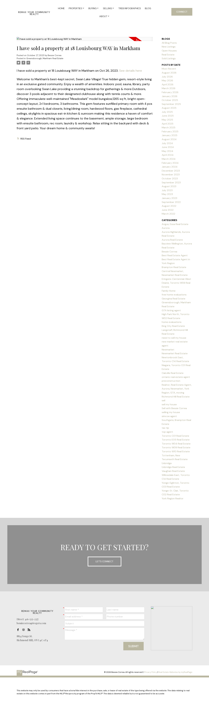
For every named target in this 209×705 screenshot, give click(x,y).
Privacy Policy (150, 672)
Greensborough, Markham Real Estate (44, 58)
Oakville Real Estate (172, 373)
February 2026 (170, 92)
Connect (181, 11)
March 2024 (168, 159)
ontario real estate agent (176, 377)
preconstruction (171, 380)
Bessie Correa (169, 251)
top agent (167, 431)
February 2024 (170, 162)
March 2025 (168, 127)
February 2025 (170, 131)
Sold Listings (169, 58)
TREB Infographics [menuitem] (129, 8)
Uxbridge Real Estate (173, 467)
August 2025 (169, 108)
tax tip (165, 427)
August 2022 (169, 206)
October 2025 (170, 100)
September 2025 (171, 104)
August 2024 (169, 139)
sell (163, 400)
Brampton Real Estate (174, 267)
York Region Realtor (172, 498)
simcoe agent (169, 416)
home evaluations (171, 322)
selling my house (171, 412)
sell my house (169, 404)
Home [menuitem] (61, 8)
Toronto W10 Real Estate (176, 451)
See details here (130, 71)
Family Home (168, 290)
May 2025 (167, 119)
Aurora (166, 228)
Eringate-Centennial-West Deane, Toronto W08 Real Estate (176, 282)
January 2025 (169, 135)
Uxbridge (167, 463)
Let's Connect (104, 561)
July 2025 (167, 111)
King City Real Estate (173, 326)
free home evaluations (174, 294)
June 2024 (168, 147)
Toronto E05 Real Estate (176, 439)
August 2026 (169, 72)
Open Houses (169, 50)
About (103, 16)
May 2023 (167, 194)
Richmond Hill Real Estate (176, 396)
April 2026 (167, 84)
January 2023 (169, 198)
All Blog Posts (169, 42)
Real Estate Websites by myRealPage (175, 672)
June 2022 (168, 210)
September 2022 (171, 202)
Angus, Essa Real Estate (175, 224)
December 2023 (171, 170)
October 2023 (170, 178)
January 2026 (169, 96)
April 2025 (167, 123)
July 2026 (167, 76)
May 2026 (167, 80)
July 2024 (167, 143)
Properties (75, 8)
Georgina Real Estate (173, 298)
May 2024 (167, 151)
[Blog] (30, 630)
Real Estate (168, 54)
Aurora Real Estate (172, 239)
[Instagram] (24, 630)
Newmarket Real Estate (175, 353)
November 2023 (171, 174)
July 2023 (167, 190)
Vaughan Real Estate (173, 471)
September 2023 (171, 182)
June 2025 (168, 115)
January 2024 (169, 166)
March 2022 (168, 213)
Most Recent (169, 68)
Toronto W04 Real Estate (176, 443)
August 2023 (169, 186)
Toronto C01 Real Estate (175, 435)
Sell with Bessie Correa (174, 408)
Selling (107, 8)
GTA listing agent (171, 310)
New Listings (168, 46)
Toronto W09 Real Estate (176, 447)
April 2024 (168, 155)
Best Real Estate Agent (175, 255)
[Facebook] (19, 630)
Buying (92, 8)
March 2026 (168, 88)
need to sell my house (174, 337)
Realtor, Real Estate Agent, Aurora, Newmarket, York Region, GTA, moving (177, 388)
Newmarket (168, 349)
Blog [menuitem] (148, 8)
